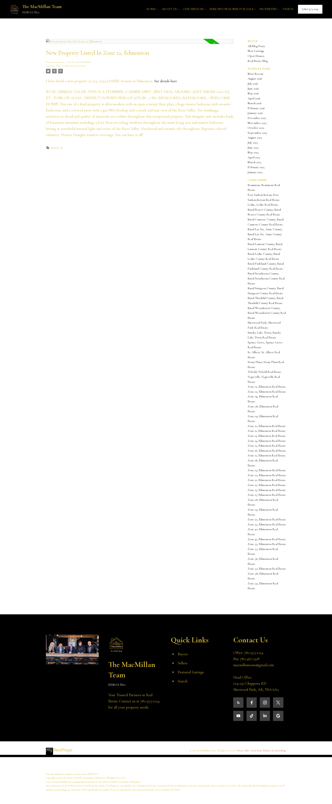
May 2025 (253, 152)
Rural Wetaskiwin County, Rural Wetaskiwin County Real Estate (267, 313)
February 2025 (256, 167)
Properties (267, 9)
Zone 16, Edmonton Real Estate (267, 451)
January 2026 (255, 113)
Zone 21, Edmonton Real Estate (267, 480)
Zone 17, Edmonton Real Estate (267, 455)
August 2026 (255, 79)
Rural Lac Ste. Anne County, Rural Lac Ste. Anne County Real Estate (265, 234)
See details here (165, 81)
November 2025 (257, 123)
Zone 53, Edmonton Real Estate (267, 544)
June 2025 (253, 148)
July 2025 (253, 143)
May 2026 (253, 93)
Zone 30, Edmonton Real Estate (267, 519)
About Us (169, 9)
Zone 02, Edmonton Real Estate (267, 392)
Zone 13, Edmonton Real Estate (267, 436)
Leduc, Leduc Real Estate (263, 205)
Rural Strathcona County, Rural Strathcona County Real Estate (266, 278)
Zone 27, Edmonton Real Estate (267, 495)
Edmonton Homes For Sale (231, 9)
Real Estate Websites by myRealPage (269, 750)
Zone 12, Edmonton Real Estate (71, 65)
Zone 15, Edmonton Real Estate (267, 446)
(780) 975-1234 (310, 9)
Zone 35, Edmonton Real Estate (267, 524)
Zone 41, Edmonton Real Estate (267, 539)
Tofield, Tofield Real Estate (264, 372)
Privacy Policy (243, 750)
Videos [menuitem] (288, 9)
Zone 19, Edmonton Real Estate (267, 470)
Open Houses (256, 56)
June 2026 (253, 89)
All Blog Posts (256, 46)
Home (150, 9)
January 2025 (255, 172)
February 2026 (256, 108)
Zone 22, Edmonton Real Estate (267, 485)
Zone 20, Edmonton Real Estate (267, 475)
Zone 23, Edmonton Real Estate (267, 490)
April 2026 (254, 98)
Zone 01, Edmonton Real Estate (267, 387)
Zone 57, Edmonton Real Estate (267, 569)
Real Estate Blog (258, 61)
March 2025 (254, 162)
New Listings (256, 51)
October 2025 (256, 128)
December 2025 (257, 118)
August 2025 (255, 138)
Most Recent (255, 74)
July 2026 (253, 84)
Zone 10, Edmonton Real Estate (267, 426)
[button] (310, 9)
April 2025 (254, 157)
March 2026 (254, 103)
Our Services (193, 9)
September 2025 (257, 133)
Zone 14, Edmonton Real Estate (267, 441)
